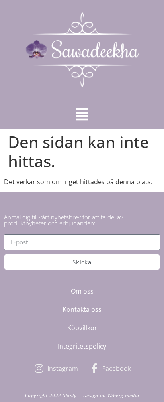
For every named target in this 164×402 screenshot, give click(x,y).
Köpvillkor (82, 327)
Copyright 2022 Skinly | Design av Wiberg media (82, 395)
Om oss (82, 291)
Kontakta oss (82, 309)
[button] (82, 114)
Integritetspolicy (82, 346)
